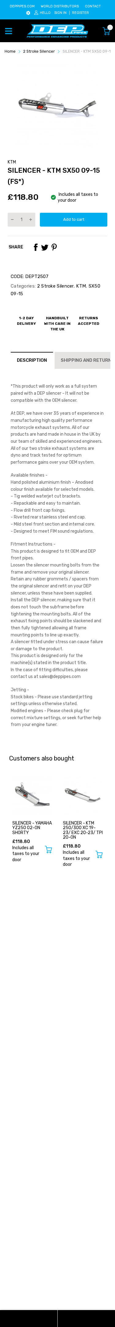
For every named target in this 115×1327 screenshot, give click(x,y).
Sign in (60, 13)
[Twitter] (44, 247)
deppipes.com (22, 6)
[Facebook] (35, 247)
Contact (93, 6)
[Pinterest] (54, 247)
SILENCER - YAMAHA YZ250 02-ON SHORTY (32, 828)
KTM (12, 162)
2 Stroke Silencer (54, 286)
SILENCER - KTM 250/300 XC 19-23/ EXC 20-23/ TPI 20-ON (83, 830)
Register (80, 13)
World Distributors (60, 6)
